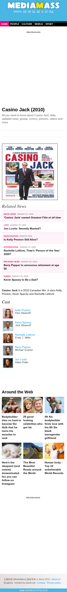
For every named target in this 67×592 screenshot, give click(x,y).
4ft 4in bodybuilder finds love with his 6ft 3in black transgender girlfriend (54, 427)
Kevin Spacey (23, 322)
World (39, 24)
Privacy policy (54, 583)
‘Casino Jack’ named (32, 217)
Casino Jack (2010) (23, 109)
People (14, 24)
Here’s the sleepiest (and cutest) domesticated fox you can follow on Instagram (11, 473)
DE (38, 11)
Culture (27, 24)
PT (46, 11)
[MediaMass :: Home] (33, 5)
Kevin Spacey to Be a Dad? (21, 279)
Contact (41, 583)
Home (4, 24)
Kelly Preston (23, 310)
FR (29, 11)
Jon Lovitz (21, 359)
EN (24, 11)
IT (42, 11)
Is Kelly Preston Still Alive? (21, 239)
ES (33, 11)
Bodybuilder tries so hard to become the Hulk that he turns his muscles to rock (11, 427)
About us (56, 579)
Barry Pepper (23, 347)
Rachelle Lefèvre (25, 334)
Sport (49, 24)
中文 (51, 11)
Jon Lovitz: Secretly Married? (22, 228)
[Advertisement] (33, 67)
